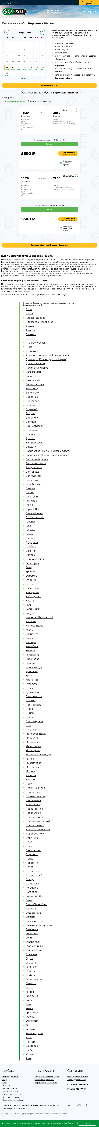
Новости (6, 1085)
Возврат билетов (9, 1088)
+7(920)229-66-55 (54, 11)
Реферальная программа (46, 1083)
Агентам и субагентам (44, 1080)
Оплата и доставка (10, 1097)
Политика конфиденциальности (54, 1114)
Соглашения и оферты (12, 1094)
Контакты (15, 1077)
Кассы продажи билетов (77, 1077)
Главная (5, 1077)
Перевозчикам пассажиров (47, 1077)
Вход (4, 1080)
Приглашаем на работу (12, 1100)
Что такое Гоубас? (10, 1091)
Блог (4, 1083)
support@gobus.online (76, 1080)
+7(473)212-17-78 (54, 13)
